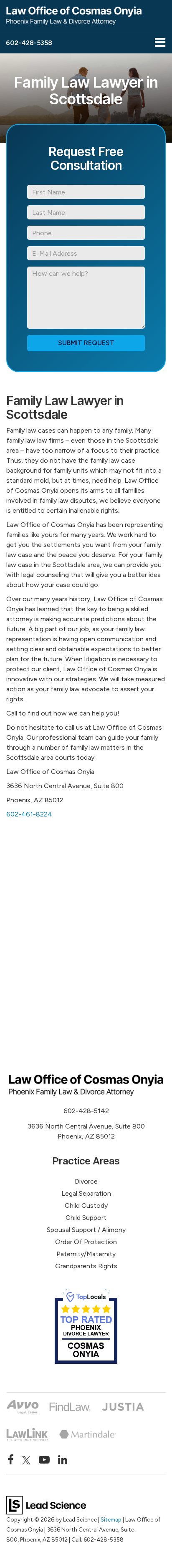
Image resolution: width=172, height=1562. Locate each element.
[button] (29, 43)
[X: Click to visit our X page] (26, 1460)
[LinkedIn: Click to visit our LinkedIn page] (63, 1460)
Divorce (86, 1181)
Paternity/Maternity (86, 1254)
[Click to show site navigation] (160, 42)
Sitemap (111, 1519)
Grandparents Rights (86, 1266)
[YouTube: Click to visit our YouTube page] (44, 1460)
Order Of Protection (86, 1242)
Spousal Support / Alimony (86, 1230)
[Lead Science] (46, 1505)
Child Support (86, 1218)
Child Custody (86, 1205)
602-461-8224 (29, 814)
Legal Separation (86, 1193)
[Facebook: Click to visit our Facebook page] (10, 1460)
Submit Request (86, 343)
